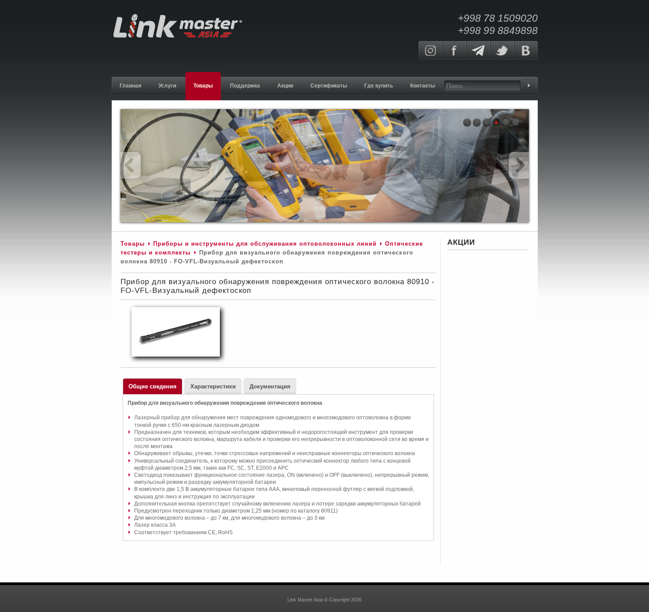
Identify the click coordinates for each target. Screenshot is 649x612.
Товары (133, 243)
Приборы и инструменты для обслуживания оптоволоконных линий (265, 243)
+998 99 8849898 (498, 30)
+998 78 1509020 (498, 18)
